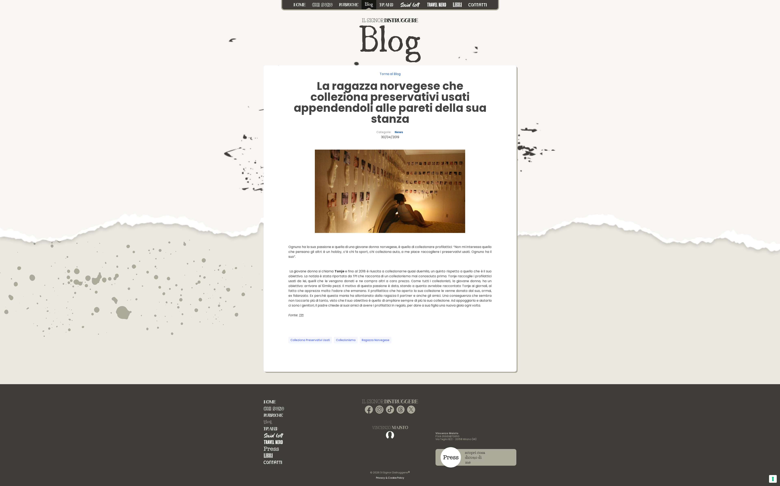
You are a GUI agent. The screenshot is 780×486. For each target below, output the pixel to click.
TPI (301, 315)
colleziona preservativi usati (310, 340)
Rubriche (273, 415)
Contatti (273, 462)
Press (271, 448)
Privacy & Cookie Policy (390, 477)
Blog (267, 422)
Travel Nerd (273, 442)
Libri (268, 455)
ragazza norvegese (375, 340)
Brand (271, 428)
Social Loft (274, 435)
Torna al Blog (390, 74)
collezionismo (346, 340)
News (399, 132)
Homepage (270, 401)
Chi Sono (274, 408)
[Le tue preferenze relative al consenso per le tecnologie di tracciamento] (773, 479)
